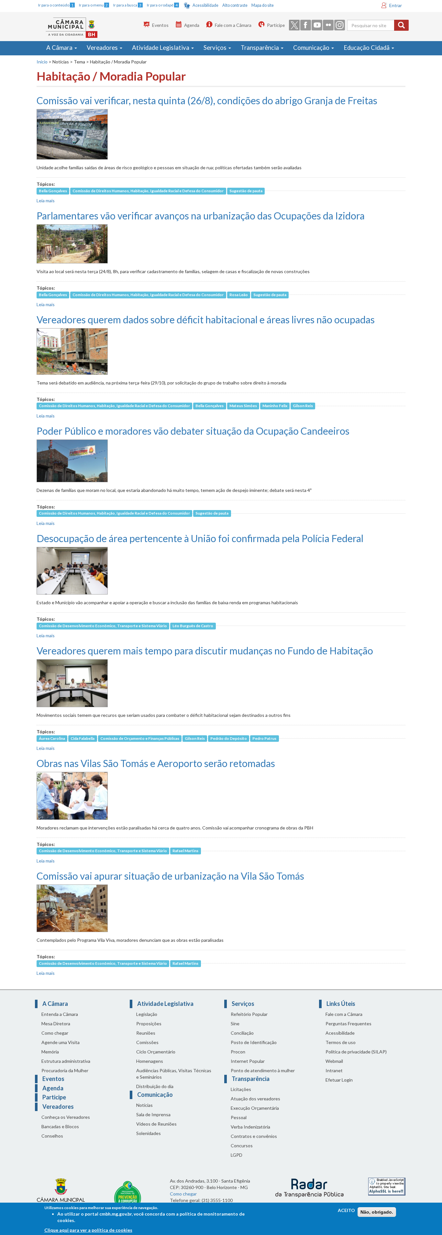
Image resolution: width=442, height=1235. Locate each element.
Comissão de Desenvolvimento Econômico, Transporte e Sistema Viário (103, 625)
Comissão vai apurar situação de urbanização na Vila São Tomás (170, 876)
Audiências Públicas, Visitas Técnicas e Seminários (173, 1074)
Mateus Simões (243, 406)
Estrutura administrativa (65, 1061)
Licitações (241, 1089)
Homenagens (149, 1061)
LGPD (236, 1155)
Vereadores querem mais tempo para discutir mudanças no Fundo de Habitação (205, 650)
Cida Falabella (82, 738)
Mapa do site (262, 5)
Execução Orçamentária (255, 1108)
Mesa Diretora (55, 1023)
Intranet (334, 1070)
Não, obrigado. (376, 1212)
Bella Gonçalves (53, 190)
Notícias (144, 1105)
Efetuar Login (339, 1080)
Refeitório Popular (249, 1014)
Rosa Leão (238, 294)
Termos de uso (341, 1042)
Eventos (160, 25)
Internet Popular (248, 1061)
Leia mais (46, 200)
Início (42, 61)
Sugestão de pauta (245, 190)
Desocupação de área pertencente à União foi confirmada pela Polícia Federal (200, 538)
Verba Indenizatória (250, 1126)
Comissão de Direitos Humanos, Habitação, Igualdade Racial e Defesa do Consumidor (148, 190)
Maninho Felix (274, 406)
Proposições (148, 1023)
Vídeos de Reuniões (156, 1124)
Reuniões (145, 1033)
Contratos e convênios (254, 1136)
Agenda (191, 25)
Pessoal (239, 1117)
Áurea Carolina (52, 738)
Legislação (146, 1014)
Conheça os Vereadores (65, 1117)
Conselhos (52, 1136)
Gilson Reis (303, 406)
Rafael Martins (185, 851)
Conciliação (242, 1033)
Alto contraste (235, 5)
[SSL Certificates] (386, 1186)
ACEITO (346, 1210)
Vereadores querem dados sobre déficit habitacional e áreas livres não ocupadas (206, 319)
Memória (50, 1051)
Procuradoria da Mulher (64, 1070)
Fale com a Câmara (233, 25)
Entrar (395, 5)
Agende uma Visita (60, 1042)
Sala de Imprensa (153, 1114)
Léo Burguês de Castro (192, 625)
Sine (235, 1023)
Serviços (216, 47)
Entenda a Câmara (59, 1014)
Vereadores (103, 47)
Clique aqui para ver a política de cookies (88, 1230)
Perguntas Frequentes (348, 1023)
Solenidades (148, 1133)
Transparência (260, 47)
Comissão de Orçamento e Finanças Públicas (139, 738)
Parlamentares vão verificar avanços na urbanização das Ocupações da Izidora (201, 215)
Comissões (147, 1042)
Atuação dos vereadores (255, 1098)
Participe (276, 25)
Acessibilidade (205, 5)
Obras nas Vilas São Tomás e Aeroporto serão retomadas (156, 763)
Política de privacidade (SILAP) (356, 1051)
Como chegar (54, 1033)
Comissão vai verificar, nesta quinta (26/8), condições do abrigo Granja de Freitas (207, 100)
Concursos (242, 1145)
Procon (238, 1051)
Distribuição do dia (154, 1086)
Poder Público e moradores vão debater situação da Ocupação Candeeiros (193, 431)
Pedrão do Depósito (228, 738)
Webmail (334, 1061)
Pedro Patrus (264, 738)
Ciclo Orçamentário (155, 1051)
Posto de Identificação (254, 1042)
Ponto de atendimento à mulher (263, 1070)
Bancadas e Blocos (60, 1126)
